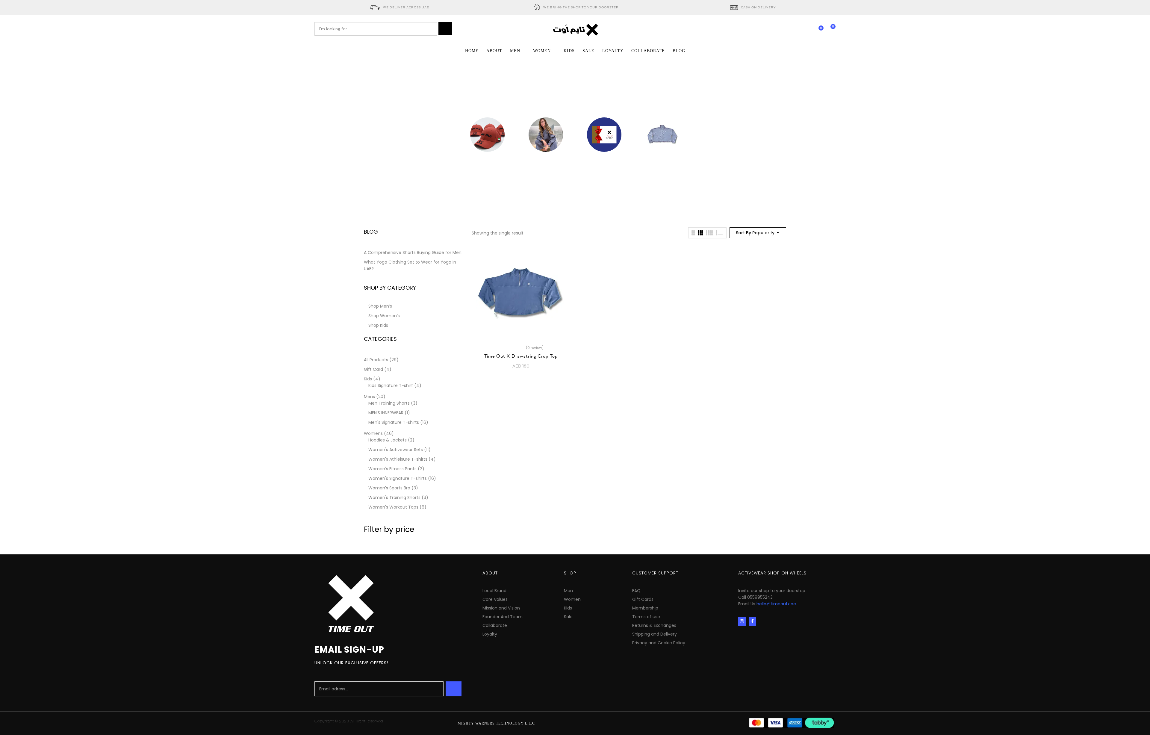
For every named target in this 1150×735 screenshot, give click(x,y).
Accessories (487, 161)
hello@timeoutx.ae (776, 604)
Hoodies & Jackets (662, 161)
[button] (831, 28)
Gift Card (604, 161)
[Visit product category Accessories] (487, 134)
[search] (445, 28)
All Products (546, 161)
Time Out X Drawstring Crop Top (521, 356)
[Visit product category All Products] (546, 134)
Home (543, 103)
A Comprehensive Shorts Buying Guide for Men (412, 252)
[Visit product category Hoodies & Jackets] (662, 134)
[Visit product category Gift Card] (604, 134)
